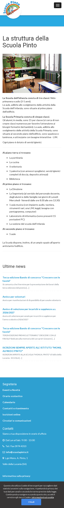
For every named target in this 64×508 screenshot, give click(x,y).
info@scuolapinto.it (17, 452)
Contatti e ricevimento (16, 408)
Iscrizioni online (11, 414)
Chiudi (31, 502)
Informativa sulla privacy (16, 475)
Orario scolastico (13, 396)
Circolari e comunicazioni (17, 420)
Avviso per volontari (14, 296)
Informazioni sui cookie (43, 497)
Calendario (9, 402)
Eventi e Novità (11, 389)
